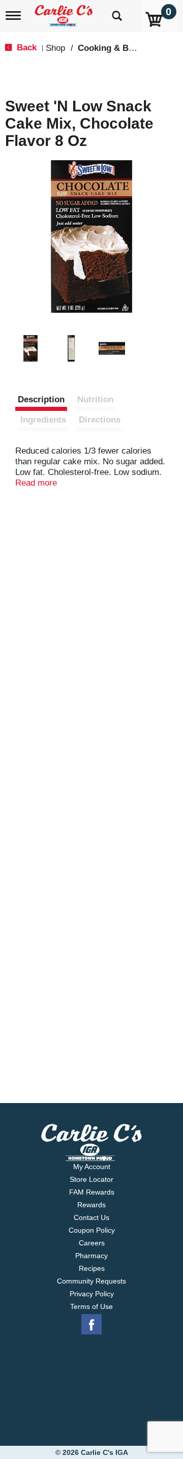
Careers (92, 1243)
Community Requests (91, 1281)
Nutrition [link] (95, 399)
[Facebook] (91, 1324)
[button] (30, 348)
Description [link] (41, 399)
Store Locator (91, 1179)
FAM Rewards (91, 1192)
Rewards (91, 1205)
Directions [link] (99, 420)
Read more (36, 483)
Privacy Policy (92, 1294)
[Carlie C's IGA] (65, 12)
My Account (91, 1167)
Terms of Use (91, 1306)
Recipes (92, 1268)
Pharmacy (91, 1256)
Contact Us (91, 1217)
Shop (55, 48)
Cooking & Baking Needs (128, 48)
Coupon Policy (92, 1230)
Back (25, 47)
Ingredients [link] (43, 420)
